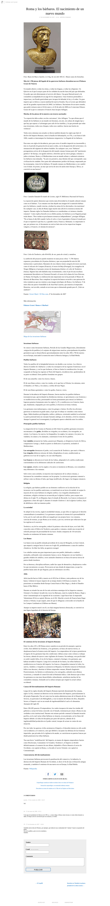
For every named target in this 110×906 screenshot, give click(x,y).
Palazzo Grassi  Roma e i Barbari (36, 305)
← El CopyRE (39, 883)
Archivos (55, 902)
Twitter (55, 774)
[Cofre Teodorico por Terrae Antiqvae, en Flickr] (36, 250)
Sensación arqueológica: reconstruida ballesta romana (55, 785)
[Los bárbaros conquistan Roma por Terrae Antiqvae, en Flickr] (42, 637)
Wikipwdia (33, 769)
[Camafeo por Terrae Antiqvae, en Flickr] (36, 192)
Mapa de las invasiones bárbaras (35, 336)
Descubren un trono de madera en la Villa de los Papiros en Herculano (55, 788)
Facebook (48, 774)
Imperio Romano (65, 17)
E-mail (32, 849)
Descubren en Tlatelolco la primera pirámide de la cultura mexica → (76, 884)
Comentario (29, 856)
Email (62, 774)
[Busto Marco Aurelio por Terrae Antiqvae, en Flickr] (42, 72)
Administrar (69, 902)
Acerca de (41, 902)
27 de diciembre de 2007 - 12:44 (49, 17)
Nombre (28, 842)
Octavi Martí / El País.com (38, 294)
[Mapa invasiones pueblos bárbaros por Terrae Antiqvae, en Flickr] (42, 332)
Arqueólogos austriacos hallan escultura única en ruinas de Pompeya (55, 782)
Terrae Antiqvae (11, 2)
